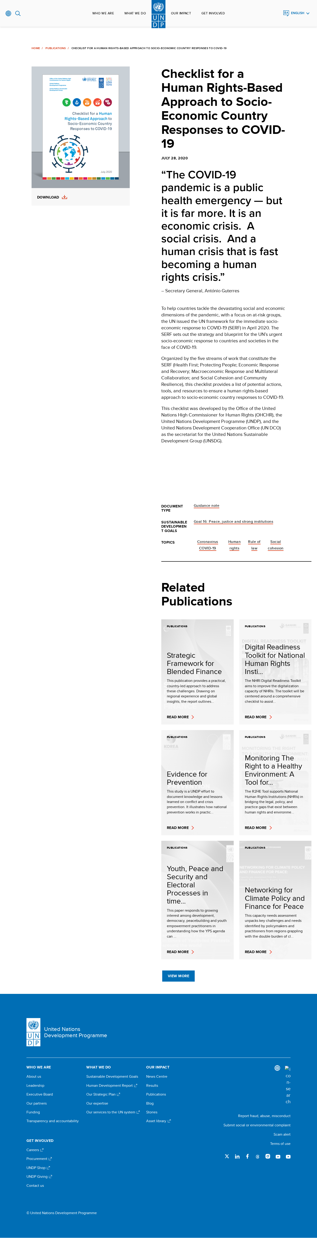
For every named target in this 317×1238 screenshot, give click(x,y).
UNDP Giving (37, 1176)
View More (178, 976)
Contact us (35, 1185)
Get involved (213, 13)
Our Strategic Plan (101, 1094)
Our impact (181, 13)
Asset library (156, 1121)
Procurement (37, 1158)
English (297, 13)
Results (152, 1085)
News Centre (156, 1076)
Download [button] (48, 197)
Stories (151, 1112)
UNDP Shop (36, 1167)
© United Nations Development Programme (61, 1213)
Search (18, 13)
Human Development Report (110, 1085)
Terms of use (280, 1143)
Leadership (35, 1085)
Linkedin (237, 1156)
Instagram (267, 1156)
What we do (135, 13)
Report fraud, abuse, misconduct (264, 1115)
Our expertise (97, 1103)
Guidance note (206, 505)
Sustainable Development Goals (112, 1076)
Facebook (247, 1156)
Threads (257, 1156)
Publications (55, 48)
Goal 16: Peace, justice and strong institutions (233, 521)
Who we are (103, 13)
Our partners (36, 1103)
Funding (33, 1112)
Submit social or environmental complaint (257, 1125)
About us (33, 1076)
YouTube (278, 1156)
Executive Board (39, 1094)
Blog (150, 1103)
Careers (33, 1150)
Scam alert (282, 1134)
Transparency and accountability (52, 1121)
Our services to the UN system (111, 1112)
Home (36, 48)
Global (8, 13)
